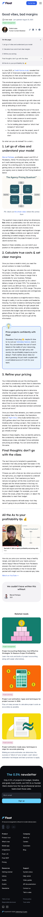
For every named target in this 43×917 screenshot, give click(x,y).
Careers (25, 841)
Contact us (26, 888)
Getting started (7, 872)
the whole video (20, 212)
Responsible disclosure (9, 902)
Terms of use (6, 899)
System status (28, 872)
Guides (4, 880)
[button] (40, 3)
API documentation (29, 884)
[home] (6, 3)
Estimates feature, (23, 342)
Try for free (31, 3)
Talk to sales (27, 892)
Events (4, 884)
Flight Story (12, 418)
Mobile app (5, 846)
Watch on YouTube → (10, 576)
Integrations (6, 850)
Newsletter (5, 888)
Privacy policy (27, 899)
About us (26, 837)
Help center (27, 876)
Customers (26, 846)
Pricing (4, 862)
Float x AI (5, 854)
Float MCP (5, 858)
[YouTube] (7, 907)
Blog (24, 850)
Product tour (6, 837)
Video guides (27, 880)
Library (4, 876)
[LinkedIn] (3, 907)
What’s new (6, 841)
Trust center (26, 902)
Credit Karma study (21, 70)
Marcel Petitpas (8, 157)
